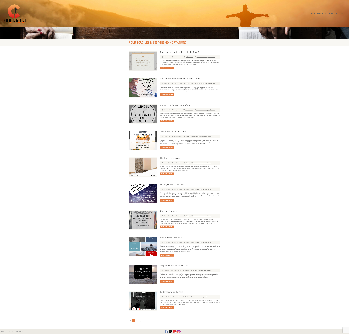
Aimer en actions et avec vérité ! (175, 105)
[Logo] (58, 13)
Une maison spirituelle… (172, 237)
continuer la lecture (166, 68)
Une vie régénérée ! (169, 211)
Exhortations (322, 13)
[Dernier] (139, 320)
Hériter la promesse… (170, 158)
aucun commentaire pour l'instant (206, 57)
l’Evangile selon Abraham (172, 184)
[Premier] (130, 320)
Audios (337, 13)
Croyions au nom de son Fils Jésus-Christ (180, 78)
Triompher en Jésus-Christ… (174, 131)
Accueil (313, 13)
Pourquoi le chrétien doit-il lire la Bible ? (179, 52)
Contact (344, 13)
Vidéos (331, 13)
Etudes (187, 136)
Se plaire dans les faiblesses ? (174, 265)
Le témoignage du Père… (172, 292)
